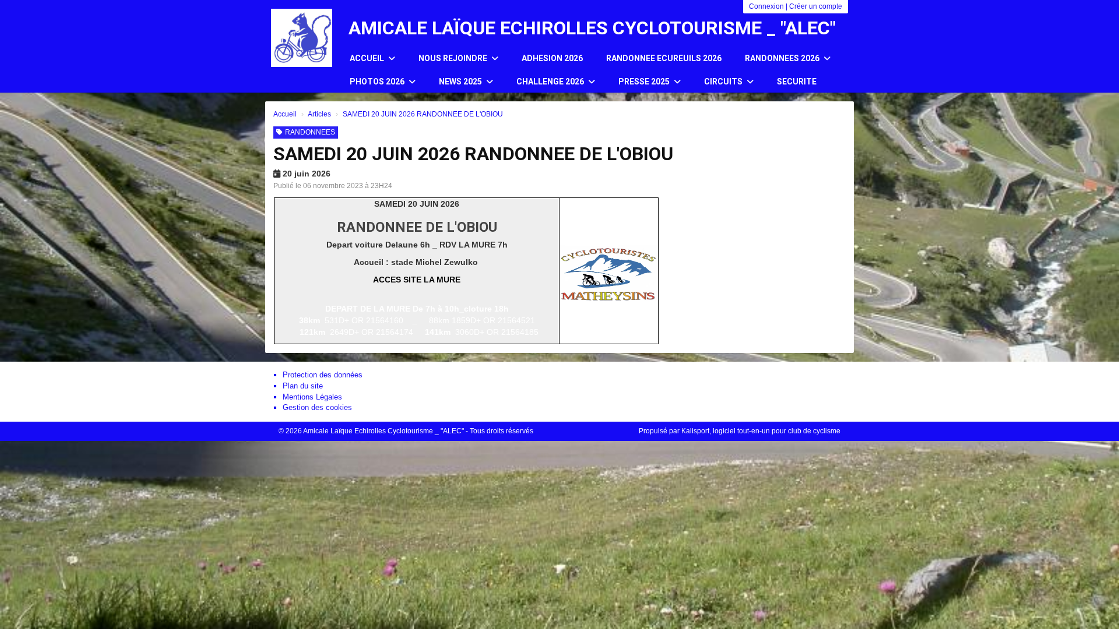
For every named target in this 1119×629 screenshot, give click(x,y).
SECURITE (797, 81)
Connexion (766, 6)
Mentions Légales (312, 397)
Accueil (368, 58)
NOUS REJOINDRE (453, 58)
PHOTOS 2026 (378, 81)
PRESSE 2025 (644, 81)
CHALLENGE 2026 (551, 81)
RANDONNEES (310, 132)
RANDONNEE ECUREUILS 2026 (664, 58)
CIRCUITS (724, 81)
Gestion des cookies (317, 407)
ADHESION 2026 (552, 58)
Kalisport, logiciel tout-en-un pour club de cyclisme (760, 431)
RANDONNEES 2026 (783, 58)
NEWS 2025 (461, 81)
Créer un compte (815, 6)
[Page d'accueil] (301, 38)
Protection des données (323, 374)
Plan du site (303, 385)
